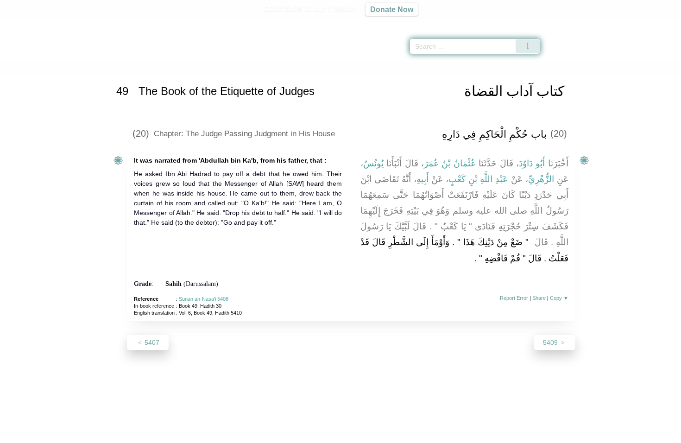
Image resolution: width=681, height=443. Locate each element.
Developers (333, 434)
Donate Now (391, 9)
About (242, 434)
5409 (551, 342)
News (267, 434)
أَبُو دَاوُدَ (532, 163)
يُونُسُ (373, 163)
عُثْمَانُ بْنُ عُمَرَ (450, 163)
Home (127, 66)
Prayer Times (626, 23)
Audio (658, 23)
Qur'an (565, 23)
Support (296, 434)
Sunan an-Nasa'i (163, 66)
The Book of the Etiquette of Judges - (266, 66)
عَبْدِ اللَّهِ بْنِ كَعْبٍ (478, 179)
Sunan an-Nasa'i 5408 (203, 299)
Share (539, 298)
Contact (370, 434)
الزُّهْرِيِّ (541, 179)
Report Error (514, 298)
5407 (151, 342)
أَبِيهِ (422, 179)
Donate (401, 434)
